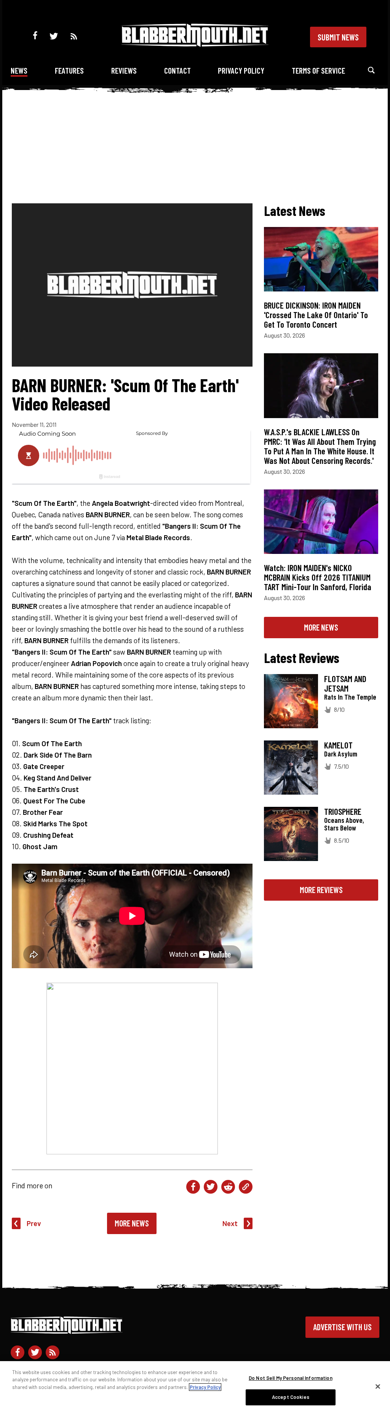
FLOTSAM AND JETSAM (345, 683)
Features (69, 70)
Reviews (124, 70)
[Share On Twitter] (210, 1187)
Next (230, 1223)
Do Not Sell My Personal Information (290, 1378)
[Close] (377, 1386)
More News (132, 1223)
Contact (177, 70)
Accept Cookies (290, 1397)
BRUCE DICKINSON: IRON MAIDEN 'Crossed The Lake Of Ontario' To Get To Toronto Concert (316, 315)
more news (321, 627)
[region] (195, 1387)
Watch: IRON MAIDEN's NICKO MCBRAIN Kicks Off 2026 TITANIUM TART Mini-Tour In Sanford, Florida (317, 577)
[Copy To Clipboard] (246, 1187)
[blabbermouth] (195, 44)
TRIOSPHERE (342, 811)
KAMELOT (338, 745)
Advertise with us (342, 1327)
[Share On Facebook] (193, 1187)
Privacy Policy (241, 70)
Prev (34, 1223)
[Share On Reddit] (228, 1187)
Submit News (338, 37)
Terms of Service (318, 70)
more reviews (321, 890)
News (19, 70)
